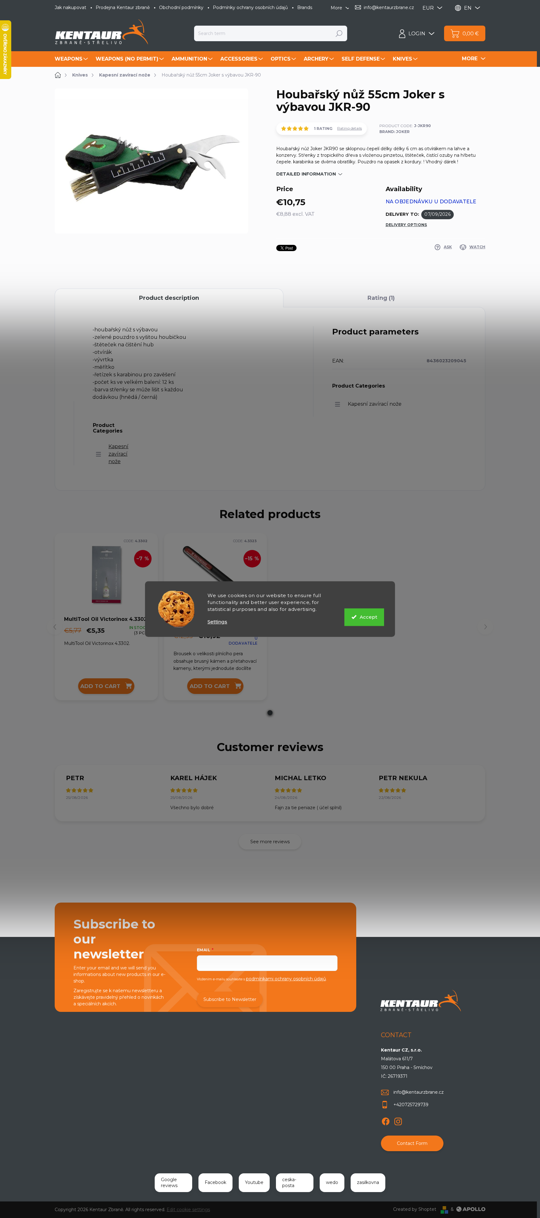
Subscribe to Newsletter (229, 999)
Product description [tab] (169, 298)
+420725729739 (410, 1104)
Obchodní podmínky (181, 7)
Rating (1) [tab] (381, 298)
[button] (270, 712)
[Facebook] (385, 1120)
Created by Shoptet (414, 1209)
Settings (217, 621)
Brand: (394, 131)
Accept (368, 617)
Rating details (349, 128)
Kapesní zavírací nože (118, 453)
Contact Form (412, 1143)
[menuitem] (72, 59)
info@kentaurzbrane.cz (418, 1092)
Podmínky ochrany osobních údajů (250, 7)
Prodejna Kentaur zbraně (123, 7)
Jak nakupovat (70, 7)
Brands (304, 7)
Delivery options (406, 224)
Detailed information (306, 174)
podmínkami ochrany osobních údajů (286, 979)
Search (339, 33)
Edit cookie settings (188, 1209)
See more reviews (270, 841)
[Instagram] (398, 1120)
